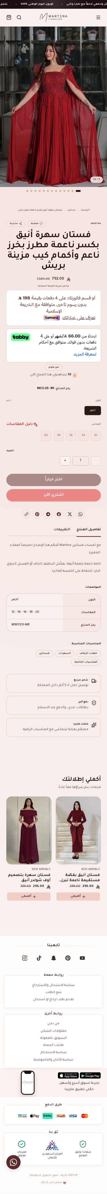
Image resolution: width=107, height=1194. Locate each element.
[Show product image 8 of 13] (48, 191)
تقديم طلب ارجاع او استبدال (53, 1000)
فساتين (71, 210)
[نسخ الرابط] (26, 514)
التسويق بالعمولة (53, 1038)
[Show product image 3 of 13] (68, 191)
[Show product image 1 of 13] (78, 191)
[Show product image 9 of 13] (44, 191)
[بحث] (19, 17)
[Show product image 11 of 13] (36, 191)
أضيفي (26, 896)
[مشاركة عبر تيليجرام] (48, 514)
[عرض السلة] (8, 17)
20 (46, 435)
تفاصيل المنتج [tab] (89, 530)
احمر (92, 410)
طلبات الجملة (53, 1045)
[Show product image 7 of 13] (52, 191)
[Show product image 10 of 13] (40, 191)
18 (58, 435)
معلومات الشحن (53, 1031)
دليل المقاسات (19, 424)
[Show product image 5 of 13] (60, 191)
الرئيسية (85, 210)
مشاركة (14, 224)
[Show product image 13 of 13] (27, 191)
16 (71, 435)
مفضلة (34, 224)
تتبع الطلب (54, 992)
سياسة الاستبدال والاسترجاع (53, 985)
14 (83, 435)
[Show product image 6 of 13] (56, 191)
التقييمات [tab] (62, 530)
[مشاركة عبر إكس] (69, 514)
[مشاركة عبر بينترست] (37, 514)
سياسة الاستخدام (54, 1052)
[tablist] (53, 531)
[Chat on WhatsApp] (13, 1162)
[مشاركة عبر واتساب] (80, 514)
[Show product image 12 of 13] (31, 191)
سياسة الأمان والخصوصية (53, 1060)
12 (95, 435)
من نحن (53, 1024)
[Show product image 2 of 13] (73, 191)
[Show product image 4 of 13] (64, 191)
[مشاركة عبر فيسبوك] (59, 514)
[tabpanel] (53, 604)
